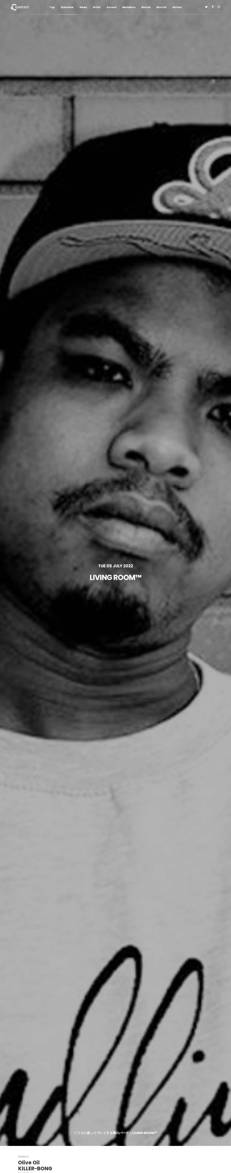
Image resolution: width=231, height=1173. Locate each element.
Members (129, 7)
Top (52, 7)
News (83, 7)
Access (111, 7)
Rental (146, 7)
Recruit (161, 7)
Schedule (67, 7)
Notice (177, 7)
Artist (97, 7)
